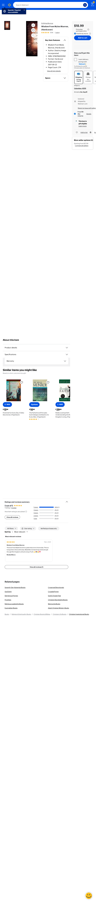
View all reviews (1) (36, 567)
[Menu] (4, 5)
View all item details (54, 71)
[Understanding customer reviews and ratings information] (26, 511)
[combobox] (50, 5)
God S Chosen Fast (54, 596)
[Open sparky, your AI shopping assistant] (88, 895)
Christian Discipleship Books (58, 600)
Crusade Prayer (53, 591)
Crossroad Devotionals (56, 587)
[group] (50, 32)
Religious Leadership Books (14, 604)
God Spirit (8, 591)
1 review (13, 508)
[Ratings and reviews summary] (66, 501)
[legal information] (88, 29)
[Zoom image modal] (33, 35)
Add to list (84, 132)
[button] (33, 25)
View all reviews (12, 517)
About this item (11, 340)
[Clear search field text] (82, 5)
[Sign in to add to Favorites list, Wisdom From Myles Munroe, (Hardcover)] (33, 30)
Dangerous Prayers (11, 596)
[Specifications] (66, 354)
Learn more (83, 126)
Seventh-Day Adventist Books (15, 587)
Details (88, 114)
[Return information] (89, 34)
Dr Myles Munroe (47, 23)
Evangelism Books (11, 608)
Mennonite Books (54, 604)
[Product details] (66, 348)
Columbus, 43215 (80, 88)
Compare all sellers (81, 146)
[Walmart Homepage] (9, 5)
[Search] (85, 5)
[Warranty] (65, 361)
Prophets (8, 600)
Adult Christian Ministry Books (58, 608)
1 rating (57, 32)
